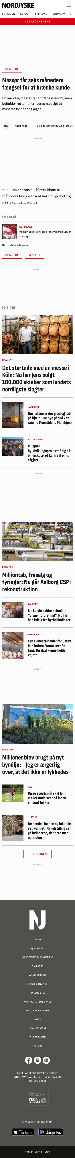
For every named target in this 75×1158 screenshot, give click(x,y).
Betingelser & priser (37, 983)
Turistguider (37, 1037)
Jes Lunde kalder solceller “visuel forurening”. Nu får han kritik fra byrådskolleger (49, 615)
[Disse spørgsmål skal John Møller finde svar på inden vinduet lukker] (12, 793)
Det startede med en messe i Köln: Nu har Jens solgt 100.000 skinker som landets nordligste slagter (36, 378)
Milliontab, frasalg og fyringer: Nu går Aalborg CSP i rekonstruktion (37, 582)
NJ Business (38, 948)
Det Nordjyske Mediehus (43, 1073)
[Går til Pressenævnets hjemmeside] (38, 1097)
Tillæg (37, 1046)
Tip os (37, 939)
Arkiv (37, 1019)
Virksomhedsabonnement (37, 957)
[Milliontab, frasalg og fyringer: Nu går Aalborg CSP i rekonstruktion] (37, 541)
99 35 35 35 (40, 1080)
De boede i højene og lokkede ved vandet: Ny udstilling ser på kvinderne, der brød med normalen (49, 831)
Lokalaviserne (37, 1028)
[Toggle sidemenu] (69, 5)
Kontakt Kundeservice (37, 1001)
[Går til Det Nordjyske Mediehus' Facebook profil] (28, 1060)
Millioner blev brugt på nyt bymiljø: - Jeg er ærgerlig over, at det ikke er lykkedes (35, 765)
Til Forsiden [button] (37, 854)
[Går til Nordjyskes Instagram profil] (37, 1060)
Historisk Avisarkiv (38, 1010)
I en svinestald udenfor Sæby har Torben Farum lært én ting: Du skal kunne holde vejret (49, 648)
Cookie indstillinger (37, 1152)
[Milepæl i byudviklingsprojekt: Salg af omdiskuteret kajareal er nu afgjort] (12, 446)
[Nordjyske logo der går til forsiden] (18, 5)
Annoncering (37, 975)
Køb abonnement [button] (37, 21)
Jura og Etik (37, 992)
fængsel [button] (34, 255)
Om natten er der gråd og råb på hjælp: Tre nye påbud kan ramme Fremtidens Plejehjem (50, 418)
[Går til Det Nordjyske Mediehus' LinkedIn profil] (46, 1060)
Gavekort (37, 966)
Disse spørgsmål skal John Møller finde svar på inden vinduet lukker (47, 798)
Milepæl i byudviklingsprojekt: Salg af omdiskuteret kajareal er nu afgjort (49, 453)
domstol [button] (12, 69)
